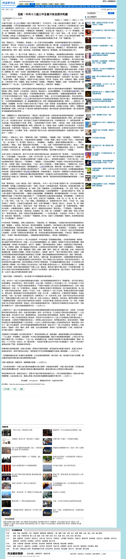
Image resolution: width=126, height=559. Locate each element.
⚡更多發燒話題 (8, 519)
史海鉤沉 (27, 538)
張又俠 (67, 522)
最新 (37, 6)
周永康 (78, 524)
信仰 (93, 533)
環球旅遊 (83, 546)
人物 (55, 533)
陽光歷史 (57, 549)
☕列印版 (103, 9)
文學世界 (38, 541)
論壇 (56, 4)
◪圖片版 (109, 9)
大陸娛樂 (20, 543)
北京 (28, 99)
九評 (6, 260)
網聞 (60, 533)
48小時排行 (92, 17)
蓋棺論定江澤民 (25, 549)
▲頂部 (103, 554)
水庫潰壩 (40, 522)
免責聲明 (88, 554)
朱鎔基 (9, 522)
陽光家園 (79, 549)
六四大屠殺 (61, 522)
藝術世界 (85, 538)
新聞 (26, 4)
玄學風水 (56, 538)
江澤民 (42, 167)
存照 (88, 6)
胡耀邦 (74, 91)
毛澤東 (62, 45)
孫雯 (26, 524)
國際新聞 (43, 533)
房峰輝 (59, 524)
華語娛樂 (27, 543)
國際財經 (50, 533)
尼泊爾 (11, 525)
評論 (32, 4)
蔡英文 (68, 524)
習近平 (38, 283)
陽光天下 (71, 549)
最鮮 (14, 546)
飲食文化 (20, 546)
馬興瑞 (26, 522)
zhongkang (33, 380)
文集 (65, 6)
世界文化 (114, 538)
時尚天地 (56, 546)
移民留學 (49, 546)
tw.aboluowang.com (26, 1)
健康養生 (20, 538)
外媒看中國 (48, 6)
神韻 (17, 522)
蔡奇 (63, 524)
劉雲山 (53, 524)
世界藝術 (30, 541)
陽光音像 (86, 549)
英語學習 (23, 541)
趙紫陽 (73, 524)
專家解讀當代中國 (38, 549)
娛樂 (50, 4)
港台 (89, 533)
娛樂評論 (56, 543)
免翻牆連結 (111, 1)
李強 (17, 524)
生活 (38, 4)
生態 (84, 533)
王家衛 (5, 525)
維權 (76, 533)
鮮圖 (96, 546)
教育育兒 (71, 538)
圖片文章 (52, 541)
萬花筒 (70, 546)
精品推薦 (63, 543)
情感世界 (27, 546)
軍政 (18, 533)
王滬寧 (12, 524)
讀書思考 (16, 541)
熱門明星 (35, 543)
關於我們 (73, 554)
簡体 (104, 1)
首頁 (21, 4)
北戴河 (43, 524)
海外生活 (49, 538)
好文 (76, 6)
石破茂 (21, 524)
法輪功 (28, 172)
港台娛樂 (42, 543)
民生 (72, 533)
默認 (81, 20)
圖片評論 (78, 536)
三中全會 (6, 389)
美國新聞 (24, 533)
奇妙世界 (76, 546)
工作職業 (63, 538)
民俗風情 (91, 546)
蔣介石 (37, 524)
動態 (61, 6)
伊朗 (4, 522)
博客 (62, 4)
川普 (21, 522)
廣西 (13, 522)
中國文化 (78, 538)
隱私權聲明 (96, 554)
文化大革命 (27, 45)
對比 (84, 6)
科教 (64, 533)
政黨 (69, 6)
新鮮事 (44, 4)
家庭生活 (35, 538)
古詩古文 (99, 538)
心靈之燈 (42, 538)
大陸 (30, 533)
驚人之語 (55, 6)
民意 (92, 6)
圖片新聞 (99, 533)
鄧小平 (69, 74)
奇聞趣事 (63, 546)
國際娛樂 (49, 543)
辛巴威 (48, 524)
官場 (68, 533)
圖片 (97, 6)
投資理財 (107, 538)
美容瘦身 (92, 538)
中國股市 (6, 524)
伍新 (8, 20)
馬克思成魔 (33, 522)
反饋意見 (81, 554)
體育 (80, 533)
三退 (17, 23)
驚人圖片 (16, 549)
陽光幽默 (64, 549)
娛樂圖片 (71, 543)
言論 (42, 6)
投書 (80, 6)
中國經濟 (53, 522)
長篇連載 (45, 541)
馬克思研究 (49, 549)
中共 (14, 389)
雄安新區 (31, 524)
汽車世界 (42, 546)
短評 (72, 6)
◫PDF (114, 9)
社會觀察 (35, 546)
